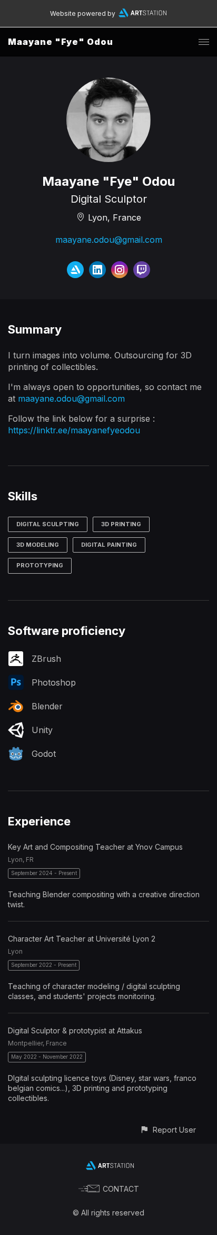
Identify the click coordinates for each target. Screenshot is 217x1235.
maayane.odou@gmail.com (108, 239)
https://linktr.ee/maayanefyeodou (74, 430)
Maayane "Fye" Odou (60, 41)
